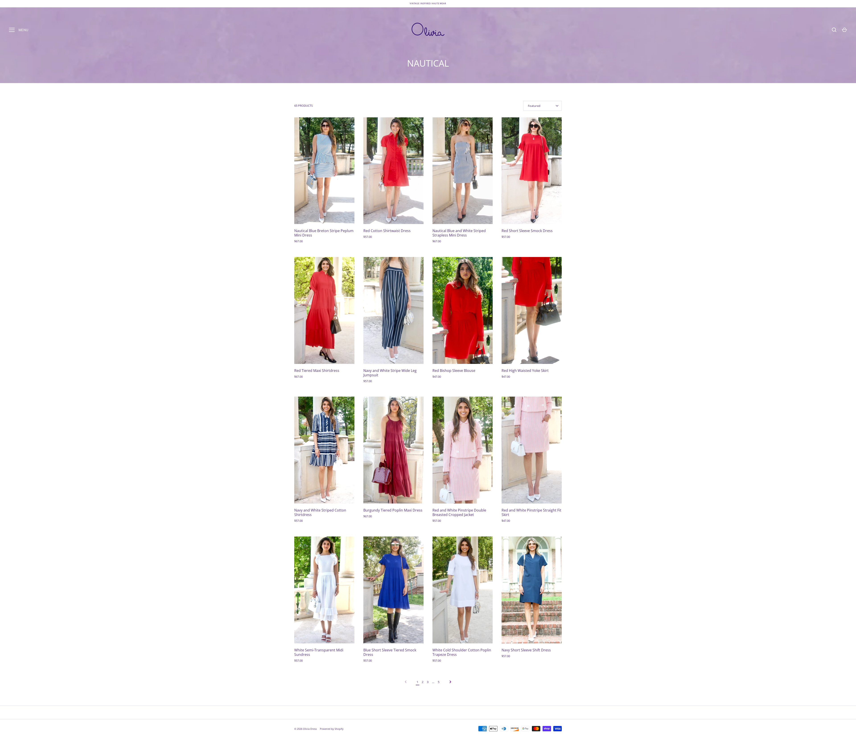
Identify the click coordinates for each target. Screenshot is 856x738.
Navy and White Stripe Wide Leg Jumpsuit (390, 372)
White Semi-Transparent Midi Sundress (318, 652)
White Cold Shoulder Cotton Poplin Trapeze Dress (461, 652)
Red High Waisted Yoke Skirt (525, 370)
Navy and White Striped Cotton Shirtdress (320, 512)
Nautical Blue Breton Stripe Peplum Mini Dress (324, 233)
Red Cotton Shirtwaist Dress (387, 230)
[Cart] (844, 30)
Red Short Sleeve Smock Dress (527, 230)
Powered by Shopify (332, 728)
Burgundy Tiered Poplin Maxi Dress (392, 510)
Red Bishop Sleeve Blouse (453, 370)
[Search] (834, 30)
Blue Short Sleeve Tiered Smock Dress (389, 652)
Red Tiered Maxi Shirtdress (316, 370)
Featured (534, 106)
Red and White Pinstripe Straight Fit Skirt (531, 512)
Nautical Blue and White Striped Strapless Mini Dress (459, 233)
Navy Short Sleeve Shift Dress (526, 650)
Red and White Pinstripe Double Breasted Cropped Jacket (459, 512)
